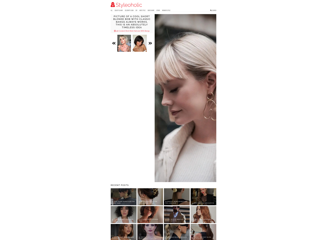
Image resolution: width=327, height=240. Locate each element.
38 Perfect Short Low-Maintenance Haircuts (147, 238)
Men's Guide (151, 10)
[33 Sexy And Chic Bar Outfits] (203, 196)
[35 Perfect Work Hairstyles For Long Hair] (177, 196)
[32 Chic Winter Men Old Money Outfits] (177, 214)
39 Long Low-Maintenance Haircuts (202, 220)
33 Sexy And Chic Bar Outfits (203, 203)
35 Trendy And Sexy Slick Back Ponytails (201, 238)
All (112, 10)
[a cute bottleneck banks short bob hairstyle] (140, 43)
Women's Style (166, 10)
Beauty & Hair (119, 10)
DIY (136, 10)
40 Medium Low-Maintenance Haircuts (123, 238)
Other (158, 10)
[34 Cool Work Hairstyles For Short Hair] (124, 196)
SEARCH (214, 10)
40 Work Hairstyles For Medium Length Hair (148, 202)
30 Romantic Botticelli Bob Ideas (122, 220)
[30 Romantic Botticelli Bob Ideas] (124, 214)
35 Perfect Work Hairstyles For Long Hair (176, 202)
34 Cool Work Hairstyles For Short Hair (123, 202)
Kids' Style (142, 10)
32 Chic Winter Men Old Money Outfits (174, 220)
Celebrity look (129, 10)
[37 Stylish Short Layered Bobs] (150, 214)
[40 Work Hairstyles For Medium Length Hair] (150, 196)
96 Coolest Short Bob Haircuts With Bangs (133, 31)
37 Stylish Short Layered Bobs (148, 220)
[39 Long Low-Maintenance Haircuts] (203, 214)
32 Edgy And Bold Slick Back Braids (176, 238)
